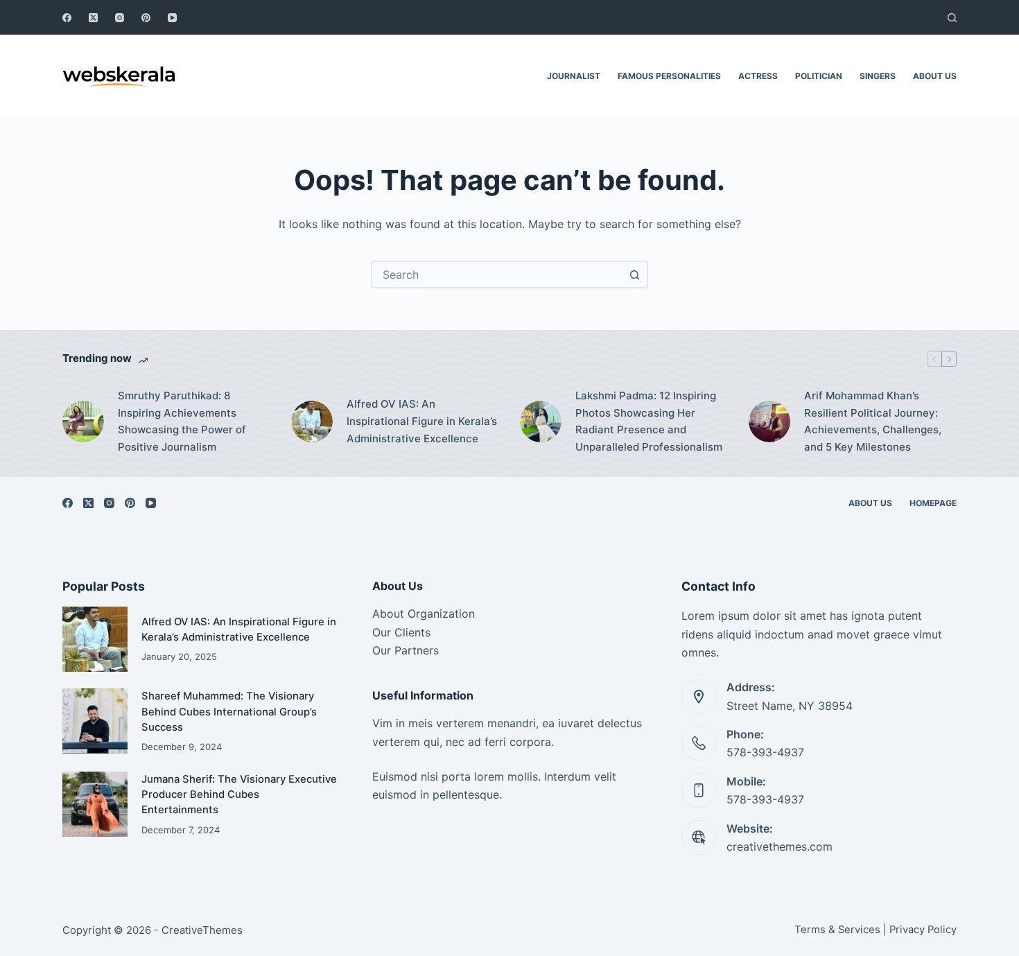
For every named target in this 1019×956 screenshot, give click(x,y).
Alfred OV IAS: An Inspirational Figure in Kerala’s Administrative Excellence (422, 421)
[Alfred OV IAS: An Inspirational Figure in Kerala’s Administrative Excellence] (312, 421)
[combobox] (497, 274)
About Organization (423, 613)
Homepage (933, 503)
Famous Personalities (669, 76)
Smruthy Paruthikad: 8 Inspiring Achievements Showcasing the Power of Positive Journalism (182, 421)
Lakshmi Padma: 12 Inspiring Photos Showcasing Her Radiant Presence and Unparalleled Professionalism (648, 421)
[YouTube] (172, 17)
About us (935, 76)
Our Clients (401, 632)
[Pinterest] (145, 17)
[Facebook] (66, 17)
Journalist (573, 76)
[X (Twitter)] (93, 17)
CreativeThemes (202, 930)
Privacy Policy (923, 929)
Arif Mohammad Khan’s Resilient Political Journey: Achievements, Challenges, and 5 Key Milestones (872, 421)
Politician (818, 76)
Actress (758, 76)
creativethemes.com (779, 846)
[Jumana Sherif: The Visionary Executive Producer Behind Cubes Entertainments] (95, 804)
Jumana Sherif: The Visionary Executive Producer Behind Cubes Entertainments (239, 795)
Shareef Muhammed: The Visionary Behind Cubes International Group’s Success (229, 711)
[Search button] (634, 274)
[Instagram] (119, 17)
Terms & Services (837, 929)
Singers (878, 76)
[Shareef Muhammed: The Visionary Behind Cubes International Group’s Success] (95, 721)
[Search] (952, 17)
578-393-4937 (765, 752)
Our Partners (405, 650)
